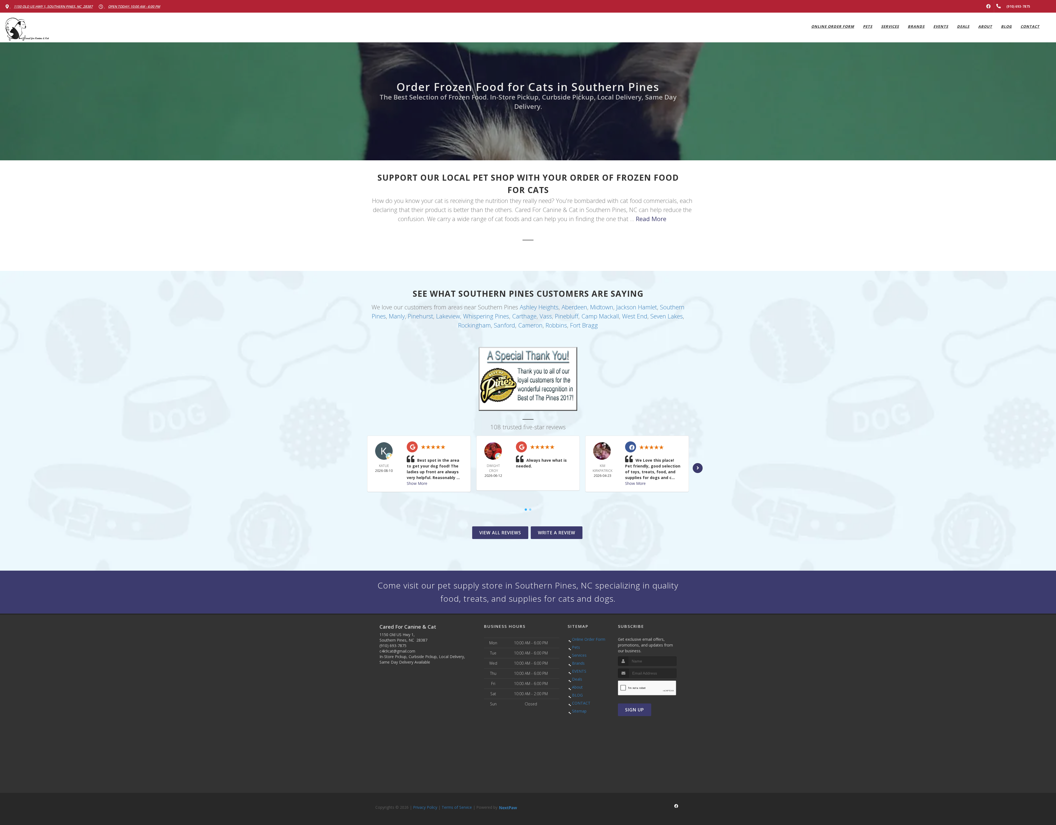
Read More (651, 219)
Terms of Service (457, 807)
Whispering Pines (486, 316)
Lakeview (448, 316)
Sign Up (634, 710)
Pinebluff (566, 316)
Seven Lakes (666, 316)
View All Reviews (500, 533)
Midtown (601, 307)
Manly (397, 316)
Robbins (556, 325)
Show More (417, 483)
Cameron (530, 325)
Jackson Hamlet (636, 307)
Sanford (504, 325)
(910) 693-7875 (393, 645)
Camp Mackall (600, 316)
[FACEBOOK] (988, 6)
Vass (546, 316)
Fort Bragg (584, 325)
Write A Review (556, 533)
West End (634, 316)
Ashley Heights (539, 307)
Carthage (524, 316)
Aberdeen (574, 307)
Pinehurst (420, 316)
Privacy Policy (425, 807)
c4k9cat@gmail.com (397, 651)
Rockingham (474, 325)
